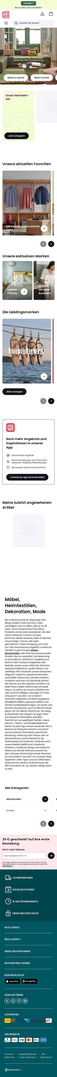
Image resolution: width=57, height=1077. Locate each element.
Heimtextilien (12, 653)
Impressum (9, 1054)
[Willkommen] (42, 13)
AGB (43, 1054)
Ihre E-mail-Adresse (13, 849)
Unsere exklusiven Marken (17, 951)
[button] (51, 13)
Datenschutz (10, 1057)
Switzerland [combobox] (14, 1069)
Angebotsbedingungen (27, 1054)
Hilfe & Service (12, 927)
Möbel (34, 650)
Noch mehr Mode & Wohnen (17, 963)
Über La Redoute (13, 939)
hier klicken (7, 866)
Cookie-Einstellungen (27, 1057)
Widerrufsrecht (46, 1057)
